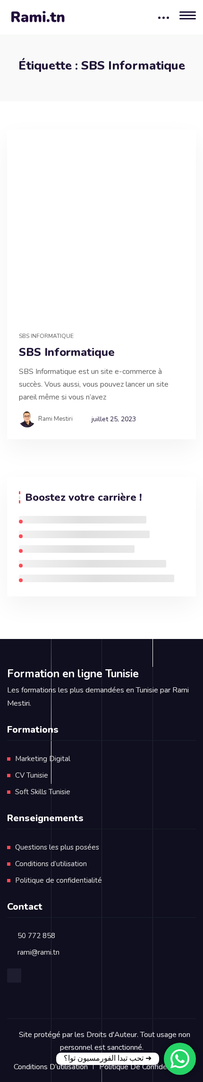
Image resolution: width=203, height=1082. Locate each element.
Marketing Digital (42, 758)
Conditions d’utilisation (51, 864)
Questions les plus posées (57, 847)
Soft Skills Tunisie (42, 792)
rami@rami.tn (38, 952)
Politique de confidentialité (58, 880)
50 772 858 (36, 935)
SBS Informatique (46, 336)
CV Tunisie (31, 775)
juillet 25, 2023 (114, 419)
